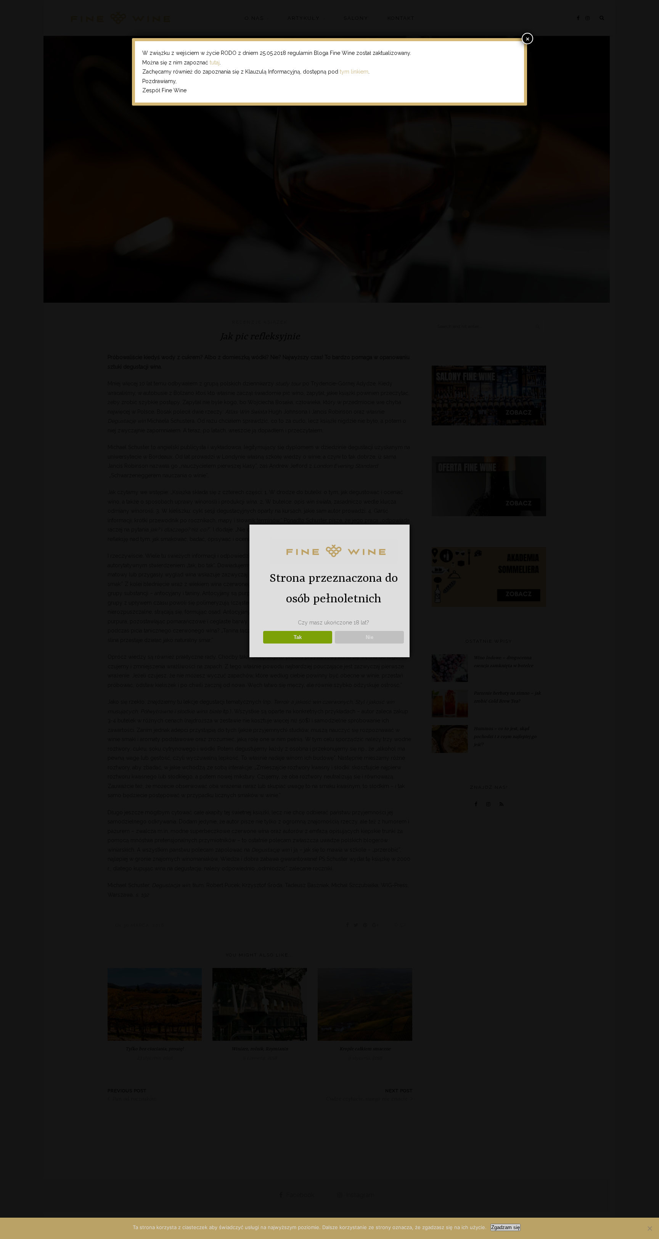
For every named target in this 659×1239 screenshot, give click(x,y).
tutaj (215, 62)
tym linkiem (354, 72)
